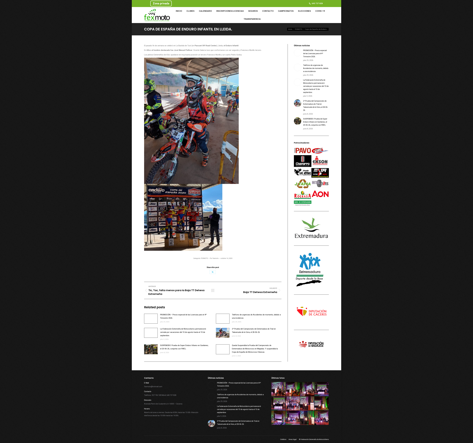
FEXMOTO (204, 258)
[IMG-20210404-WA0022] (278, 418)
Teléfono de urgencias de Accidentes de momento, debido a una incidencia (256, 316)
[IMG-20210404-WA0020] (307, 418)
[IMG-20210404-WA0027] (278, 403)
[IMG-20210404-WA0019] (321, 418)
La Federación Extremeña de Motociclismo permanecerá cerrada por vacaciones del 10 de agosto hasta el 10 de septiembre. (183, 332)
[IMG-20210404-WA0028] (321, 389)
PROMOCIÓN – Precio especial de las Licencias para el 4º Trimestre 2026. (183, 316)
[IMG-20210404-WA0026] (293, 403)
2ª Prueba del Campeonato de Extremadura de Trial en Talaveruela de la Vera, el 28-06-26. (254, 330)
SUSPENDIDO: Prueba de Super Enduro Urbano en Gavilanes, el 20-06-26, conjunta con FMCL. (184, 347)
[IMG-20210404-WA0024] (307, 403)
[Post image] (151, 319)
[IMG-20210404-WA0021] (293, 418)
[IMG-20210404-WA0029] (307, 389)
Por (214, 258)
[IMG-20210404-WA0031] (278, 389)
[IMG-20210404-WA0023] (321, 403)
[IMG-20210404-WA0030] (293, 389)
